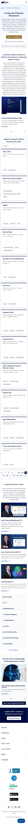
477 (14, 475)
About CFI (4, 727)
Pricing (3, 738)
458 (7, 475)
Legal (14, 813)
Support (3, 754)
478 (17, 475)
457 (4, 475)
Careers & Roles (5, 749)
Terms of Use (13, 811)
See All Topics (13, 650)
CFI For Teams (5, 743)
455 (22, 472)
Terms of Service (21, 811)
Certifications (5, 733)
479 (21, 475)
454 (19, 472)
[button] (24, 131)
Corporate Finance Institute (5, 2)
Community (4, 760)
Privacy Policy (5, 811)
